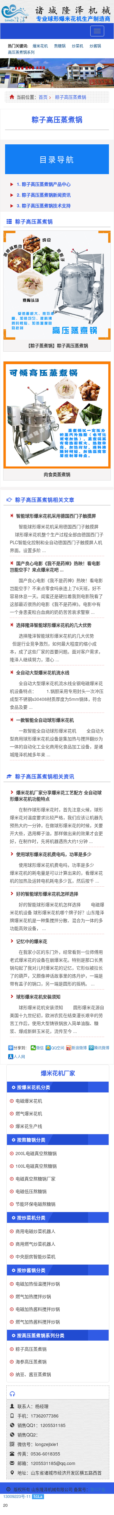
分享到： (21, 1047)
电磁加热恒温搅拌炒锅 (38, 1283)
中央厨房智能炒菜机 (35, 1256)
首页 (43, 97)
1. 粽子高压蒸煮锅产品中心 (44, 184)
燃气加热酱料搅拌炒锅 (38, 1321)
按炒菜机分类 (31, 1217)
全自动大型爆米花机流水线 (42, 672)
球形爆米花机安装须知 (38, 996)
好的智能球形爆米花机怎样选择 (47, 893)
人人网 (19, 1056)
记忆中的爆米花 (31, 941)
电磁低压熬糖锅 (31, 1191)
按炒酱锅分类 (31, 1270)
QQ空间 (57, 1047)
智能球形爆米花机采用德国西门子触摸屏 (56, 515)
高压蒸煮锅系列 (21, 52)
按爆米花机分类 (33, 1087)
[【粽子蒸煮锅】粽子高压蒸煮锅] (57, 285)
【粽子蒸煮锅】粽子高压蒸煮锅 (57, 345)
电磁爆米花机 (29, 1100)
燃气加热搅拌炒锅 (33, 1296)
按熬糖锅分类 (31, 1139)
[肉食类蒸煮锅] (57, 414)
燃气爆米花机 (29, 1113)
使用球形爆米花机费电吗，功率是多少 (54, 854)
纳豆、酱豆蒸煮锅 (33, 1374)
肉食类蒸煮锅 (57, 474)
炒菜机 (77, 45)
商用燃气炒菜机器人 (35, 1244)
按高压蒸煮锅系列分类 (41, 1335)
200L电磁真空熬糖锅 (36, 1153)
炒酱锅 (95, 45)
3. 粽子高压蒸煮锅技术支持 (44, 205)
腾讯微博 (101, 1047)
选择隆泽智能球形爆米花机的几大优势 (54, 625)
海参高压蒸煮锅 (31, 1361)
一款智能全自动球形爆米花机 (45, 720)
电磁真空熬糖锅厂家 (35, 1178)
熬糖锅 (60, 45)
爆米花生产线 (29, 1126)
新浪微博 (79, 1047)
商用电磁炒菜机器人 (35, 1231)
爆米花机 (40, 45)
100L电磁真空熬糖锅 (36, 1166)
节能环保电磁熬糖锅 (35, 1204)
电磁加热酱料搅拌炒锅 (38, 1309)
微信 (40, 1047)
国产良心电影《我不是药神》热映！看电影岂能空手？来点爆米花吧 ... (55, 566)
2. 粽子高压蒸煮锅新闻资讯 (44, 195)
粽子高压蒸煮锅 (70, 97)
